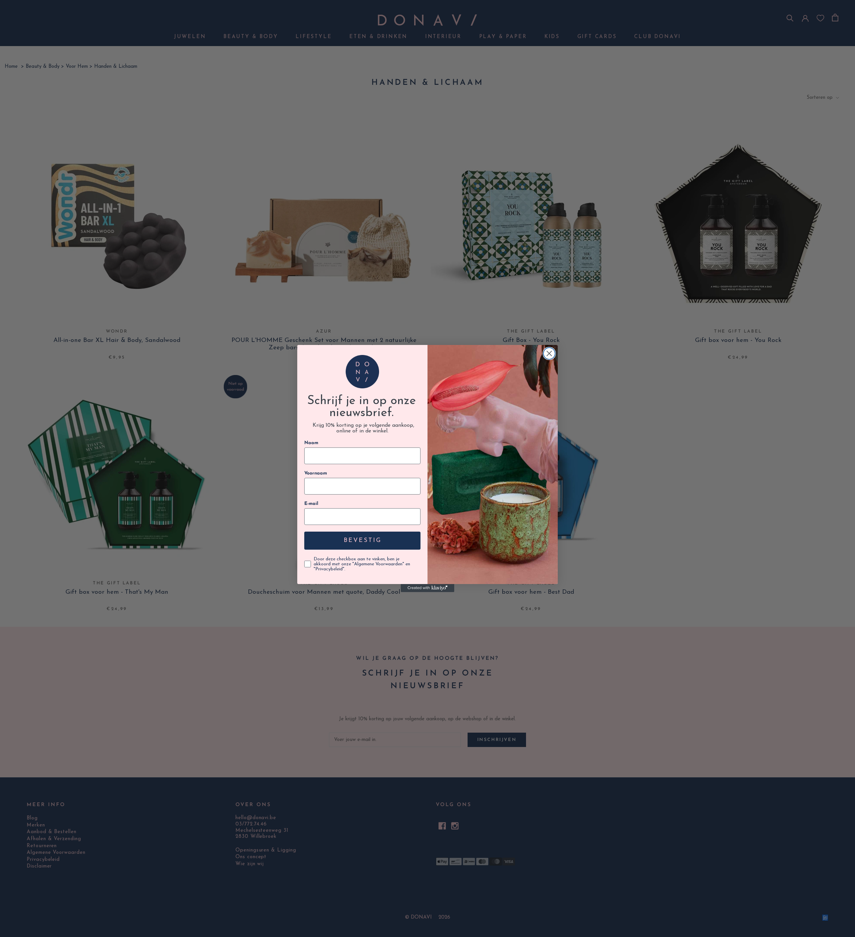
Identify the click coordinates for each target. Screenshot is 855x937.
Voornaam (315, 473)
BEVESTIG (362, 541)
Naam (311, 442)
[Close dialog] (549, 353)
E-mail (311, 503)
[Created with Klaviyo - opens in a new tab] (427, 588)
